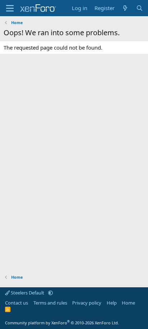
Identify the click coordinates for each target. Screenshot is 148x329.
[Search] (140, 8)
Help (112, 303)
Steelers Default (27, 292)
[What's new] (125, 8)
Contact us (16, 303)
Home (128, 303)
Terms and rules (50, 303)
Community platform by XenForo (62, 322)
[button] (50, 293)
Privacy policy (86, 303)
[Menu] (9, 8)
